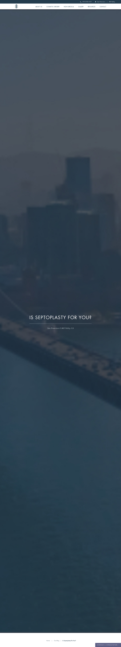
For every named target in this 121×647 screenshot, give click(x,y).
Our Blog (56, 640)
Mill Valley (112, 2)
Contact (103, 6)
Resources (91, 6)
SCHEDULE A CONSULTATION (107, 645)
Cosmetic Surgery (53, 6)
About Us (38, 6)
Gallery (81, 6)
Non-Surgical (69, 6)
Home (48, 640)
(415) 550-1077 (87, 2)
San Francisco (100, 2)
